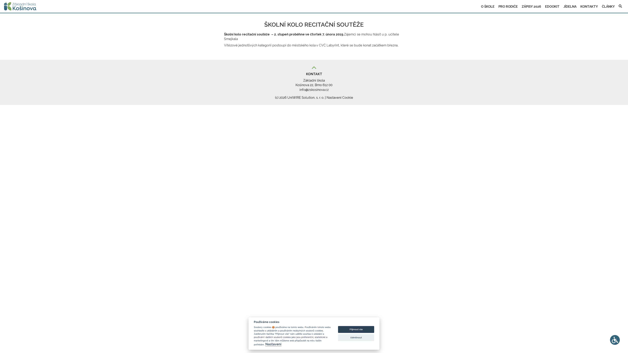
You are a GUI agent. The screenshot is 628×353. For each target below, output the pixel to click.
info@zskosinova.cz (314, 90)
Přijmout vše (356, 329)
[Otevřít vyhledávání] (620, 5)
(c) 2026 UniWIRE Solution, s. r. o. (300, 98)
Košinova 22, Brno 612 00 (314, 85)
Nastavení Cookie (340, 98)
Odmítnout (356, 337)
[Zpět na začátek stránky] (314, 68)
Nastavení (273, 344)
